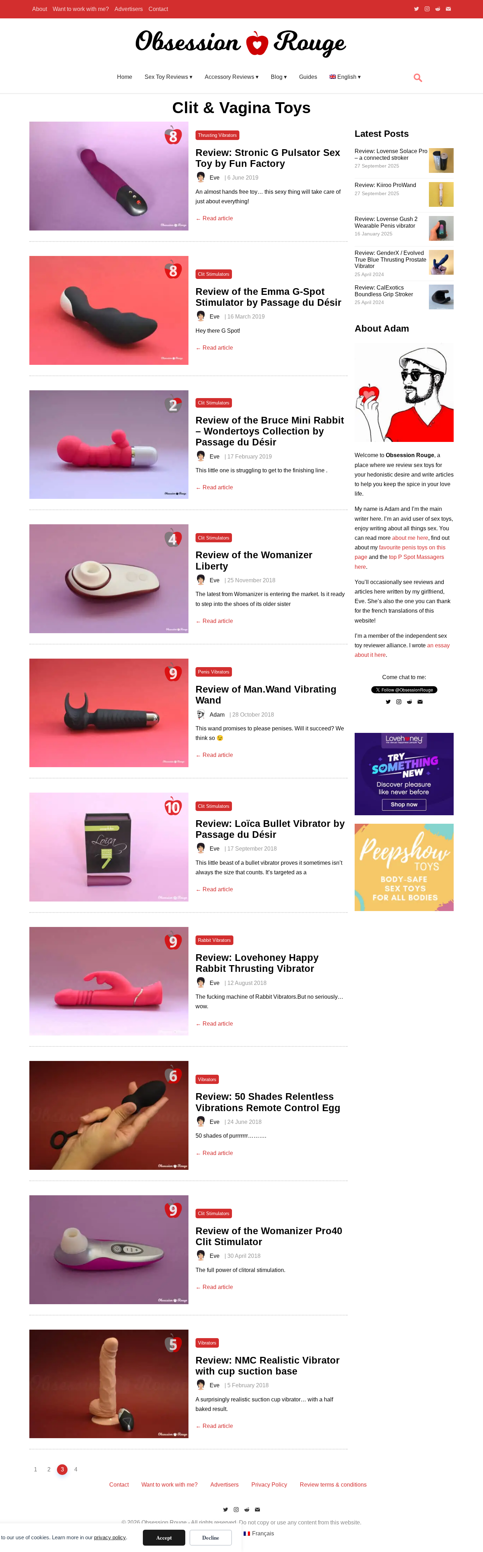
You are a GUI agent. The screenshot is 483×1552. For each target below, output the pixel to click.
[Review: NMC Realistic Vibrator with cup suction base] (108, 1384)
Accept (164, 1537)
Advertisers (129, 9)
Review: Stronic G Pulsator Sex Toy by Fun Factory (268, 158)
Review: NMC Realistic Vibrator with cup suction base (268, 1366)
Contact (158, 9)
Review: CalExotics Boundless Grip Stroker (384, 291)
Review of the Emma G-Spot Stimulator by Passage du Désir (269, 297)
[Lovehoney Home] (404, 813)
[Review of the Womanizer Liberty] (108, 578)
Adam (217, 715)
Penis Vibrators (213, 672)
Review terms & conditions (333, 1485)
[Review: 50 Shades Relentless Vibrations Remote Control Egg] (108, 1115)
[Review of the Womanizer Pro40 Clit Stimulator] (108, 1249)
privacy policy (110, 1537)
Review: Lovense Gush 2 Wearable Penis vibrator (386, 222)
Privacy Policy (269, 1485)
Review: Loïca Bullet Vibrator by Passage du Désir (270, 829)
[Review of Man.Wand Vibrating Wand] (108, 713)
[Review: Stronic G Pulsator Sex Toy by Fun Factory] (108, 176)
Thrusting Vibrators (217, 135)
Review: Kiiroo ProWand (385, 185)
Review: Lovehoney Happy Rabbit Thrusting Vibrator (257, 963)
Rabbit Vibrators (214, 940)
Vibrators (207, 1079)
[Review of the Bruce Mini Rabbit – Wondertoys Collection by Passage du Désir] (108, 444)
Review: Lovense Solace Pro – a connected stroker (391, 154)
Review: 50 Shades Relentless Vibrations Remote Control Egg (268, 1102)
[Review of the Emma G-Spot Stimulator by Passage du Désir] (108, 310)
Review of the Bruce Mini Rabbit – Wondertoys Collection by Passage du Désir (270, 431)
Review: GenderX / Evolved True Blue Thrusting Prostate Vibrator (390, 259)
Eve (215, 178)
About (39, 9)
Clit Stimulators (213, 274)
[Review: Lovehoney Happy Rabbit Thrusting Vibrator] (108, 981)
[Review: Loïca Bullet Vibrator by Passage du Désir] (108, 847)
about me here (410, 538)
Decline (210, 1537)
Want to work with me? (81, 9)
